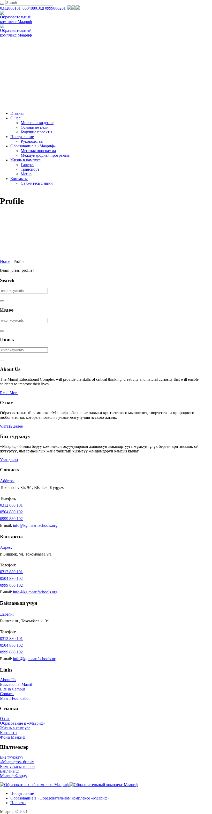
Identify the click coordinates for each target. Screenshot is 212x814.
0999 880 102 (11, 518)
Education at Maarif (16, 684)
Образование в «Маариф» (23, 723)
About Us (8, 680)
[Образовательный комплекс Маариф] (69, 784)
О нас (5, 718)
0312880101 (10, 8)
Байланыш (9, 771)
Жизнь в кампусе (15, 728)
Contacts (7, 693)
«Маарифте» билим (17, 762)
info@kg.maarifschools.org (35, 525)
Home (5, 261)
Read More (9, 393)
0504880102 (32, 8)
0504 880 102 (11, 512)
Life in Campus (12, 689)
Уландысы (9, 460)
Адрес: (6, 547)
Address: (7, 481)
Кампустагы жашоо (17, 766)
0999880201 (55, 8)
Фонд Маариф (12, 737)
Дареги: (7, 614)
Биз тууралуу (11, 757)
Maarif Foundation (15, 698)
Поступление (22, 793)
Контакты (8, 732)
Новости (18, 803)
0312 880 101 (11, 505)
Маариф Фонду (13, 776)
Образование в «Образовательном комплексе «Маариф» (59, 798)
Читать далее (11, 426)
